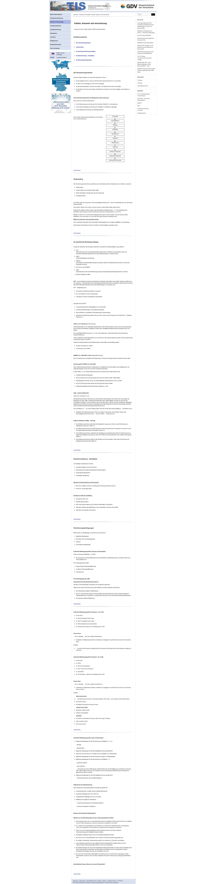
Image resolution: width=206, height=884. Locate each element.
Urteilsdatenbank (141, 113)
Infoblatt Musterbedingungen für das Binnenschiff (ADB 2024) (145, 52)
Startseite (75, 14)
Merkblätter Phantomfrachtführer (145, 42)
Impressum (75, 880)
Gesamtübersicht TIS (142, 85)
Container (53, 37)
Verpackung (53, 33)
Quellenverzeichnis (112, 880)
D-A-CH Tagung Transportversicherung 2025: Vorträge (144, 58)
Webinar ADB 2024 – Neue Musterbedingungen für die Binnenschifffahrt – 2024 (144, 64)
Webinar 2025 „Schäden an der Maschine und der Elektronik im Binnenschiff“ (145, 47)
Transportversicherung (56, 18)
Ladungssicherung (55, 29)
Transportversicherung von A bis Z (142, 109)
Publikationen (54, 40)
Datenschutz (82, 880)
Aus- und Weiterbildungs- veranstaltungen (143, 94)
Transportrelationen (55, 25)
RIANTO (139, 103)
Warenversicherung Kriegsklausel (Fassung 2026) (145, 39)
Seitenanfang (77, 170)
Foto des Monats (55, 48)
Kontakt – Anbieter (102, 880)
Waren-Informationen (56, 14)
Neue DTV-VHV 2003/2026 (144, 35)
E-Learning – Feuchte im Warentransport (143, 99)
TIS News (139, 80)
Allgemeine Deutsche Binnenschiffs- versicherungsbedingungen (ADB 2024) (146, 70)
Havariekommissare (55, 44)
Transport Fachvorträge (56, 22)
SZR (138, 105)
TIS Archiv (139, 83)
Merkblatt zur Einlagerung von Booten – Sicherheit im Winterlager (146, 31)
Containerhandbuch (61, 57)
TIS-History (120, 880)
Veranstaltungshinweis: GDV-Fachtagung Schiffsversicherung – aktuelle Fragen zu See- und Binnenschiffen (145, 25)
